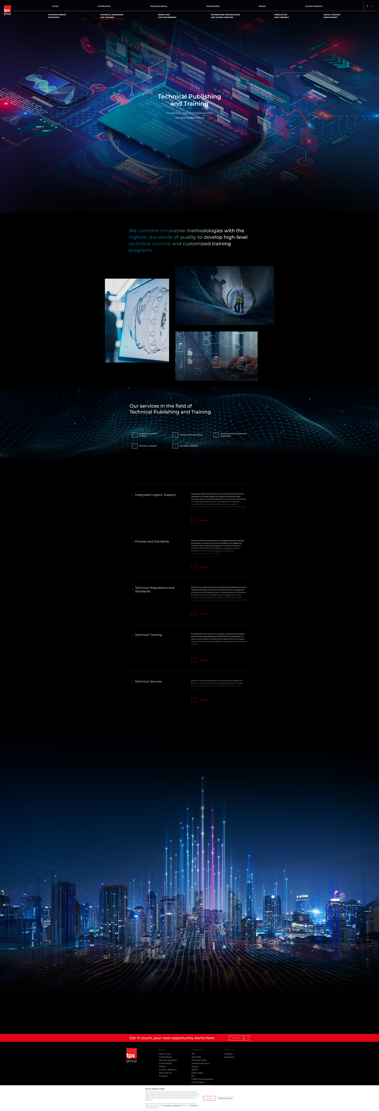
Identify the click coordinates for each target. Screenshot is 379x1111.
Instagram (229, 1057)
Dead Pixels (197, 1073)
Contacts (163, 1076)
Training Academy (158, 6)
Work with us (165, 1073)
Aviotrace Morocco (200, 1063)
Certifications (104, 6)
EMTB (194, 1069)
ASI (193, 1076)
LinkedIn (228, 1054)
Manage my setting (225, 1098)
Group (55, 6)
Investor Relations (314, 6)
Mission (262, 6)
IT (367, 6)
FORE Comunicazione (202, 1079)
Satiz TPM (196, 1057)
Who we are (165, 1054)
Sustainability (213, 6)
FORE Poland (198, 1082)
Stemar (195, 1066)
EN (372, 6)
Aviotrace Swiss (198, 1060)
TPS (193, 1054)
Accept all (209, 1098)
